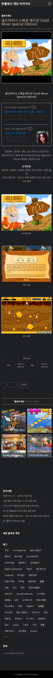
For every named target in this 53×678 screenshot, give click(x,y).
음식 (14, 587)
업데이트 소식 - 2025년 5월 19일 (17, 495)
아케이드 (18, 618)
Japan (16, 624)
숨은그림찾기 (36, 550)
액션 (7, 550)
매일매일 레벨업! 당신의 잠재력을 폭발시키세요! (17, 138)
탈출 (42, 581)
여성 (22, 587)
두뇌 (35, 624)
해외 (20, 606)
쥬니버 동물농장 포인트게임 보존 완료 (19, 510)
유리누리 (36, 612)
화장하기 (22, 562)
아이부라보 (9, 562)
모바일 (7, 599)
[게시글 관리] (14, 385)
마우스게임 (41, 599)
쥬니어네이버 (32, 556)
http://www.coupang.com (17, 107)
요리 (7, 624)
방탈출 (41, 606)
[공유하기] (10, 385)
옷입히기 (42, 618)
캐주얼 (7, 618)
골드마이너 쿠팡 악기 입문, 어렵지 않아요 (26, 111)
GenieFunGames (24, 593)
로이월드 (21, 575)
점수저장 (18, 556)
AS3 (46, 612)
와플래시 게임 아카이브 (15, 3)
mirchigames (19, 550)
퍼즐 (42, 624)
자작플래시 (35, 562)
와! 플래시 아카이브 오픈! (14, 520)
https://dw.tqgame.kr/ (16, 128)
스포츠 (26, 624)
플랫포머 (32, 581)
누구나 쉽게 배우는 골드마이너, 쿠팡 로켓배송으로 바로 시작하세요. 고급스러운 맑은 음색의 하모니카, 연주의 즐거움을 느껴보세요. (26, 117)
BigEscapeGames (13, 568)
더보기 (5, 636)
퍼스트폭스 (9, 606)
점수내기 (8, 593)
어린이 (29, 568)
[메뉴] (49, 3)
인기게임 (41, 593)
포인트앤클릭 (34, 587)
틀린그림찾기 (22, 612)
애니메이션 (41, 568)
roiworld (9, 575)
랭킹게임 (33, 575)
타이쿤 (21, 581)
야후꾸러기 (9, 631)
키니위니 (30, 618)
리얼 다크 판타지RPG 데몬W (17, 133)
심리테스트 (27, 599)
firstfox (33, 631)
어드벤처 (8, 612)
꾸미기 (7, 556)
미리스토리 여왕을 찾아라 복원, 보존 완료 (21, 505)
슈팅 (16, 599)
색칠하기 (30, 606)
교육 (7, 587)
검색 (47, 653)
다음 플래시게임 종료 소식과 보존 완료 (20, 500)
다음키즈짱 (9, 581)
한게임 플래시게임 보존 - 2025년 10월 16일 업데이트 (26, 515)
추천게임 (22, 631)
